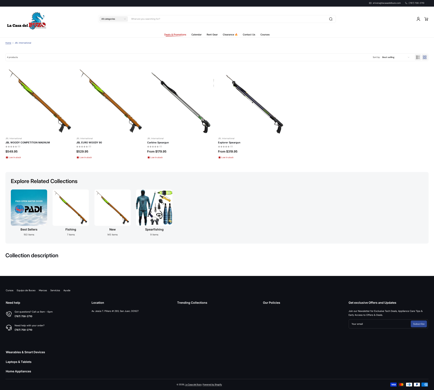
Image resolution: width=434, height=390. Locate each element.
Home (8, 43)
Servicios (55, 290)
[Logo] (26, 19)
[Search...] (330, 19)
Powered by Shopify (212, 384)
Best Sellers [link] (29, 229)
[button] (113, 19)
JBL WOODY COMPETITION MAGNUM (27, 142)
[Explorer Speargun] (252, 101)
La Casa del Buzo (193, 384)
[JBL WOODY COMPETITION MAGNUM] (39, 101)
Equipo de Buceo (26, 290)
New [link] (112, 229)
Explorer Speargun (229, 142)
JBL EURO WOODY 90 (89, 142)
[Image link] (29, 213)
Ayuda (66, 290)
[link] (176, 34)
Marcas (43, 290)
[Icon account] (418, 19)
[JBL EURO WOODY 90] (110, 101)
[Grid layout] (425, 57)
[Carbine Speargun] (181, 101)
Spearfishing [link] (154, 229)
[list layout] (418, 57)
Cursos (9, 290)
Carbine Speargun (158, 142)
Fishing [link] (70, 229)
